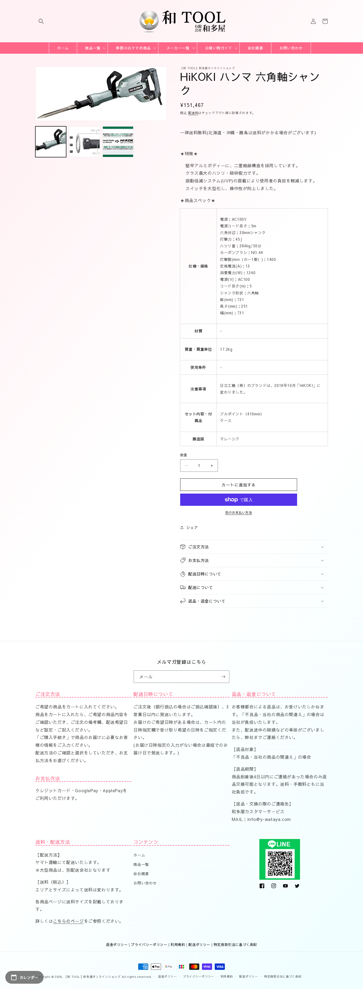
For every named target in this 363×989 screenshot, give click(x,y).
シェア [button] (192, 527)
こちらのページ (68, 921)
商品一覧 (141, 864)
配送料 (193, 113)
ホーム (139, 855)
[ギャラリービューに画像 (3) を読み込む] (118, 141)
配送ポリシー (199, 944)
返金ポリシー (117, 944)
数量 (183, 455)
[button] (41, 21)
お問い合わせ (145, 883)
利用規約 (178, 944)
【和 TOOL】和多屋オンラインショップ (92, 977)
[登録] (223, 676)
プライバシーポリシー (149, 944)
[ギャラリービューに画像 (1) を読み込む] (50, 141)
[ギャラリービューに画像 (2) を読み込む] (84, 141)
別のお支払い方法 (238, 512)
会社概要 (141, 873)
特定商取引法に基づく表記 (235, 944)
